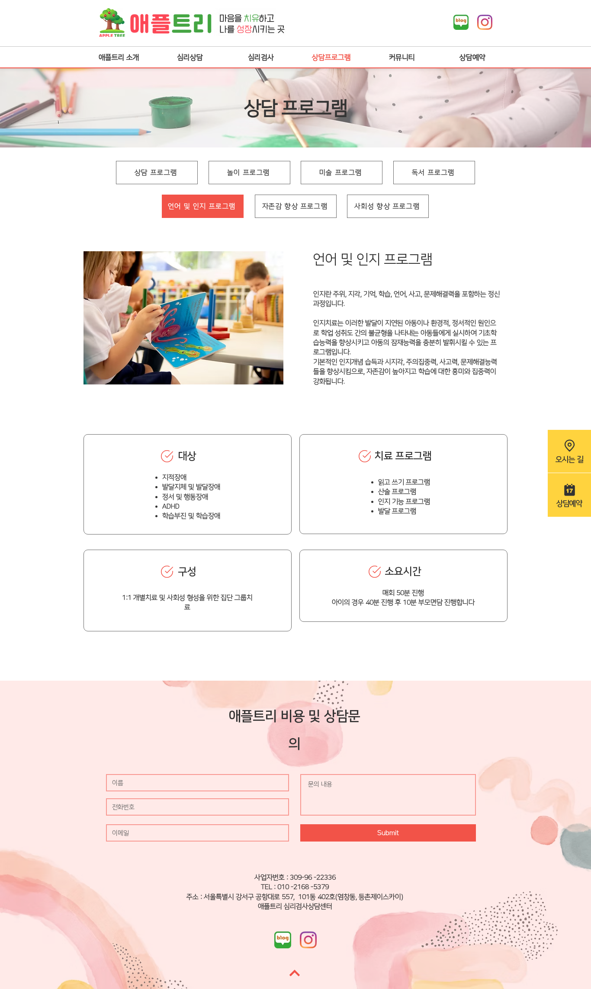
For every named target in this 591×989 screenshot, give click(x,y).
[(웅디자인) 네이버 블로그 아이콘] (461, 22)
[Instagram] (484, 22)
